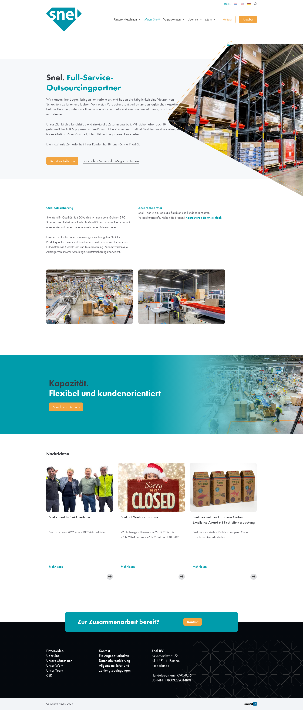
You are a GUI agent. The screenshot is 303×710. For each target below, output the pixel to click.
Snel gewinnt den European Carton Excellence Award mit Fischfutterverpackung (224, 520)
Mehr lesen (56, 567)
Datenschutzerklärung (114, 660)
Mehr (208, 19)
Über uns (193, 19)
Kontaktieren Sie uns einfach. (204, 218)
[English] (242, 4)
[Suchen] (255, 3)
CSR (49, 675)
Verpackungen (172, 19)
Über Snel (53, 655)
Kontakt (227, 19)
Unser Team (54, 670)
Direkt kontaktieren (62, 161)
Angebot (248, 19)
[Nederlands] (235, 4)
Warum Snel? (152, 19)
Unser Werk (54, 665)
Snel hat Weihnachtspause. (140, 517)
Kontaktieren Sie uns (66, 407)
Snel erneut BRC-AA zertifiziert (71, 517)
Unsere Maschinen (125, 19)
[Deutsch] (249, 4)
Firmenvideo (55, 650)
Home (227, 3)
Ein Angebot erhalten (114, 655)
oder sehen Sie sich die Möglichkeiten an (111, 161)
